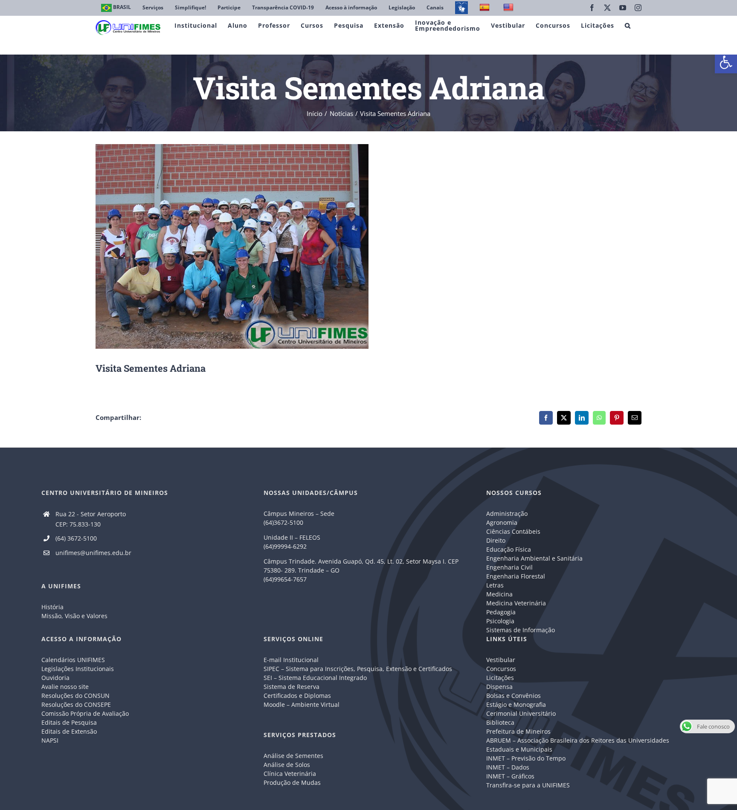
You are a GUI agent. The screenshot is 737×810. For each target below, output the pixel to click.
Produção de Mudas (292, 782)
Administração (507, 513)
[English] (509, 8)
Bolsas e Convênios (513, 695)
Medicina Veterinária (516, 603)
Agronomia (501, 522)
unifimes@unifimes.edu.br (93, 553)
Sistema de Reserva (291, 687)
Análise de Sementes (293, 756)
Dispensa (499, 687)
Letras (495, 585)
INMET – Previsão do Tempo (526, 758)
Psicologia (500, 621)
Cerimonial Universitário (521, 713)
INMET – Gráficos (510, 776)
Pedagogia (501, 612)
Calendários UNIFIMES (73, 660)
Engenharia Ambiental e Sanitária (534, 558)
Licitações (500, 678)
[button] (726, 62)
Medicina (499, 594)
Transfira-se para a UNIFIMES (528, 785)
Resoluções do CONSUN (75, 695)
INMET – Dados (507, 767)
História (52, 607)
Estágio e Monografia (516, 704)
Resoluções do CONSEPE (76, 704)
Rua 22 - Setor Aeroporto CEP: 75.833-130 (90, 519)
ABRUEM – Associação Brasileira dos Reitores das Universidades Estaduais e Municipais (577, 744)
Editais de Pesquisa (69, 722)
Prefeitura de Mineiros (518, 731)
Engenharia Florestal (515, 576)
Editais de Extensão (69, 731)
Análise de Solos (287, 765)
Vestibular (500, 660)
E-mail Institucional (291, 660)
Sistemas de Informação (520, 630)
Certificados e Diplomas (297, 695)
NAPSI (50, 740)
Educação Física (508, 549)
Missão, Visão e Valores (74, 616)
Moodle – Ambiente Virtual (301, 704)
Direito (495, 540)
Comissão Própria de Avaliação (85, 713)
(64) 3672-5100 (76, 538)
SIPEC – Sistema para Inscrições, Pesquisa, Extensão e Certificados (358, 669)
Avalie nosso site (65, 687)
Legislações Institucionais (77, 669)
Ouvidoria (55, 678)
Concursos (501, 669)
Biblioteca (500, 722)
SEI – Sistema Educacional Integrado (315, 678)
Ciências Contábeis (513, 531)
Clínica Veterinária (290, 774)
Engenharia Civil (509, 567)
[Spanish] (485, 8)
